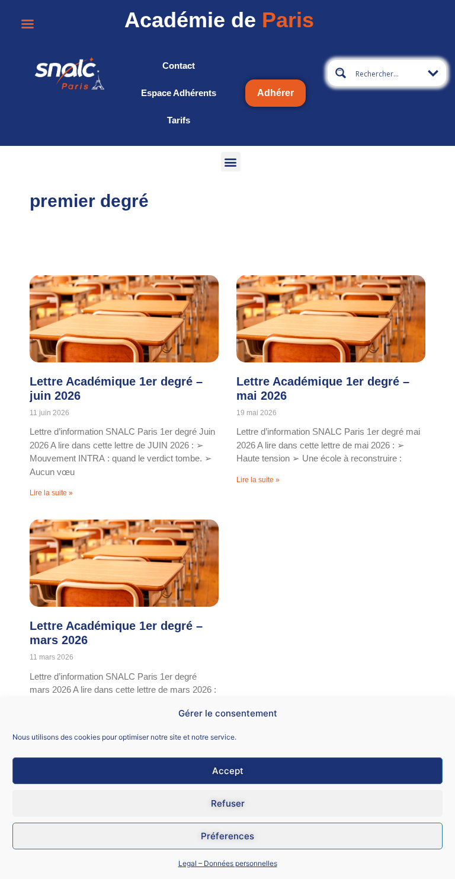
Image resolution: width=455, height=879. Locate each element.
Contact (178, 65)
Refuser (228, 803)
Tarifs (178, 120)
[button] (231, 161)
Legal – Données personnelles (227, 863)
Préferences (227, 836)
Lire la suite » (51, 493)
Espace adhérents (178, 93)
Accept (227, 770)
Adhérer (275, 93)
